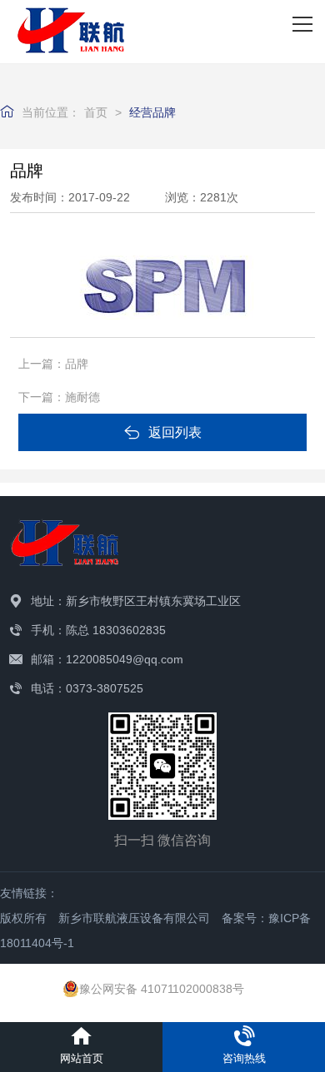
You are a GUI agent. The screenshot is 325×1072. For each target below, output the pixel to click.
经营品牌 (152, 112)
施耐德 (82, 397)
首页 (96, 112)
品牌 (76, 363)
